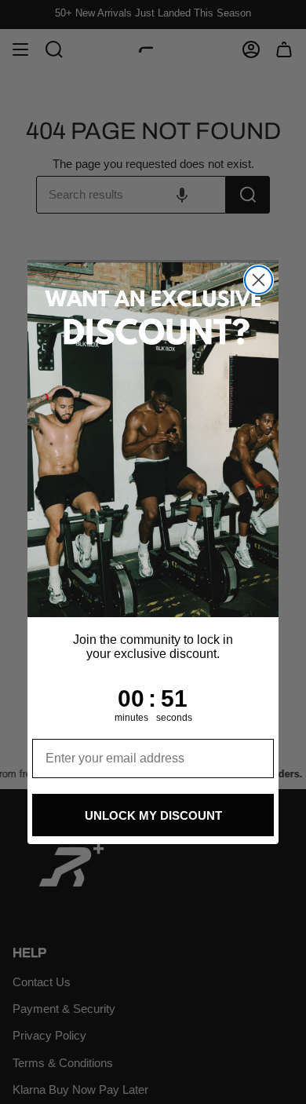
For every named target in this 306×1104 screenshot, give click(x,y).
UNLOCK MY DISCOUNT (153, 815)
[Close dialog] (258, 280)
